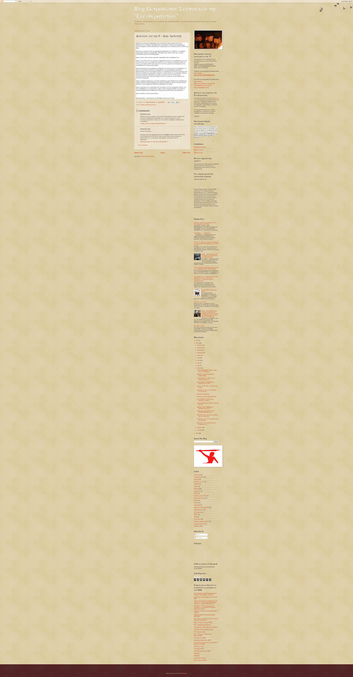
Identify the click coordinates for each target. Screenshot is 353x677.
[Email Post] (168, 102)
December (200, 345)
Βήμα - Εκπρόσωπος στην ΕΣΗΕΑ (203, 622)
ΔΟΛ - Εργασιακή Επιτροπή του (202, 624)
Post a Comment (142, 145)
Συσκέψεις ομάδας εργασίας (201, 521)
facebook (199, 81)
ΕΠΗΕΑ (196, 493)
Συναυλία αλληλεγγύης (203, 394)
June (198, 360)
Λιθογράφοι (197, 505)
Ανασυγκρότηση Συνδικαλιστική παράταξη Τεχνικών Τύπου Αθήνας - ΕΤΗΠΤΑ (205, 594)
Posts (198, 534)
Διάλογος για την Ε (151, 104)
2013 (197, 340)
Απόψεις (143, 104)
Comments (199, 537)
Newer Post (138, 153)
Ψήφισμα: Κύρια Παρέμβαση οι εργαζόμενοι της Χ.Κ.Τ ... (205, 407)
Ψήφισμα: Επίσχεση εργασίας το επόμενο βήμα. (205, 374)
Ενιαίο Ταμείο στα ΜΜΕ (200, 660)
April (198, 365)
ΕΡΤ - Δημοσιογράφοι (199, 632)
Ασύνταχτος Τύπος (199, 646)
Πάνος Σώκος (199, 152)
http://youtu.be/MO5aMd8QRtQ (204, 75)
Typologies (197, 653)
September (200, 352)
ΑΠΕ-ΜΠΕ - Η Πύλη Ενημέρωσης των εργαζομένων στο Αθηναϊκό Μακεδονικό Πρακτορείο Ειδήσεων (204, 607)
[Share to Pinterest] (179, 102)
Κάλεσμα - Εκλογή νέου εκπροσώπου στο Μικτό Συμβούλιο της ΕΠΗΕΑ (205, 223)
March (199, 368)
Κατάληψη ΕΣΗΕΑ (199, 648)
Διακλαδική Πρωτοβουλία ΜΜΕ (202, 640)
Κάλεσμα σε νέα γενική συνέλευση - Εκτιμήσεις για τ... (206, 423)
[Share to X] (175, 102)
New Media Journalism (200, 658)
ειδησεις (196, 486)
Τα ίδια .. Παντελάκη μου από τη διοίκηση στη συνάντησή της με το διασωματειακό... (210, 255)
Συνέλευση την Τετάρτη (200, 302)
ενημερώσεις (197, 491)
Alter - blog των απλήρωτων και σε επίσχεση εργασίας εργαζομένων (206, 619)
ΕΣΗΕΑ (196, 500)
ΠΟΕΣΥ (196, 514)
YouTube (199, 73)
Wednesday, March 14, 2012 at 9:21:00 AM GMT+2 (154, 141)
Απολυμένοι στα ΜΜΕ (200, 638)
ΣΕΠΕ (195, 517)
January (199, 430)
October (199, 350)
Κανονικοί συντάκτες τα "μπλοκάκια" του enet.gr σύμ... (207, 390)
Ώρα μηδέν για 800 (199, 325)
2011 (197, 433)
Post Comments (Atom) (148, 156)
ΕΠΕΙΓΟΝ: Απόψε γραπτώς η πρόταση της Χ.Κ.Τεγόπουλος (207, 415)
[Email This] (172, 102)
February (199, 427)
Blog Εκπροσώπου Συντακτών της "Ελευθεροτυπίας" (175, 12)
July (198, 358)
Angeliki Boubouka (201, 147)
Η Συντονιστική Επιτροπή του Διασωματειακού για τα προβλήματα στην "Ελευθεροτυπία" (206, 268)
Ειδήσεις (196, 488)
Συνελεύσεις (197, 519)
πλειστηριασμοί (198, 512)
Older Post (186, 153)
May (198, 363)
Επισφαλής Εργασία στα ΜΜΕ (202, 651)
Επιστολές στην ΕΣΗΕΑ (200, 495)
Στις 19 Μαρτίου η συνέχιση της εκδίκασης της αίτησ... (205, 399)
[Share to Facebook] (177, 102)
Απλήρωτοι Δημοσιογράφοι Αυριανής (203, 629)
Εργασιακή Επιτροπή (199, 498)
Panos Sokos (199, 150)
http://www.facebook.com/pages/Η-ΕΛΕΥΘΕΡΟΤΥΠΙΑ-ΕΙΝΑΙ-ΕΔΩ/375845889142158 (204, 85)
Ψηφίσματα (197, 526)
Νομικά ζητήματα (198, 509)
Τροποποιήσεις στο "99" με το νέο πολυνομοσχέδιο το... (206, 378)
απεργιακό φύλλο (198, 477)
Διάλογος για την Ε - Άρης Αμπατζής (206, 396)
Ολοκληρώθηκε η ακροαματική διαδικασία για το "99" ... (205, 382)
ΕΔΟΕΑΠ (196, 484)
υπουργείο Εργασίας (199, 524)
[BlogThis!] (173, 102)
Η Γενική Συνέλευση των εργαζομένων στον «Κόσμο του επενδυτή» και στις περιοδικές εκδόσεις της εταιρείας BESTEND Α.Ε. (205, 602)
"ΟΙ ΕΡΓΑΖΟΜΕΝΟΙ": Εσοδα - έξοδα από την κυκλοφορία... (207, 371)
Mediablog (196, 655)
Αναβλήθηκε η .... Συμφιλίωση (202, 233)
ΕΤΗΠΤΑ (196, 502)
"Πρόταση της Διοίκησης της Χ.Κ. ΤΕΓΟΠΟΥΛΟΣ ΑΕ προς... (205, 411)
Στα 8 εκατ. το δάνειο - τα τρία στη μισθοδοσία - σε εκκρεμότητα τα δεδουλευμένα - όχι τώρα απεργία (206, 244)
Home (162, 153)
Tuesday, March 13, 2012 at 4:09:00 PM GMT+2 (153, 123)
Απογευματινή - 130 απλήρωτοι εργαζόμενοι (205, 627)
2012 (197, 343)
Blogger (185, 673)
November (200, 347)
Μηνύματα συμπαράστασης (201, 507)
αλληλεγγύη (197, 474)
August (199, 355)
